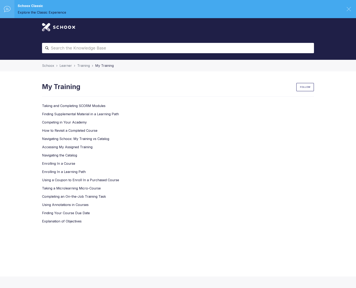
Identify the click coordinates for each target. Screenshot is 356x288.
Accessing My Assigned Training (67, 147)
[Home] (58, 27)
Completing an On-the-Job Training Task (74, 196)
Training (83, 65)
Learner (66, 65)
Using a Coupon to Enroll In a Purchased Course (80, 180)
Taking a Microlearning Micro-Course (71, 188)
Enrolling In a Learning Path (64, 172)
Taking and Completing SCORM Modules (73, 106)
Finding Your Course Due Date (66, 213)
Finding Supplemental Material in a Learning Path (80, 114)
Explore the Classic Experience (42, 12)
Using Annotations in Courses (65, 205)
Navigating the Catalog (59, 155)
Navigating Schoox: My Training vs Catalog (75, 139)
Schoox (48, 65)
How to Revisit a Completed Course (69, 130)
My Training (104, 65)
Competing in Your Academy (64, 122)
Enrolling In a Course (58, 163)
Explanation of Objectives (62, 221)
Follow (305, 87)
